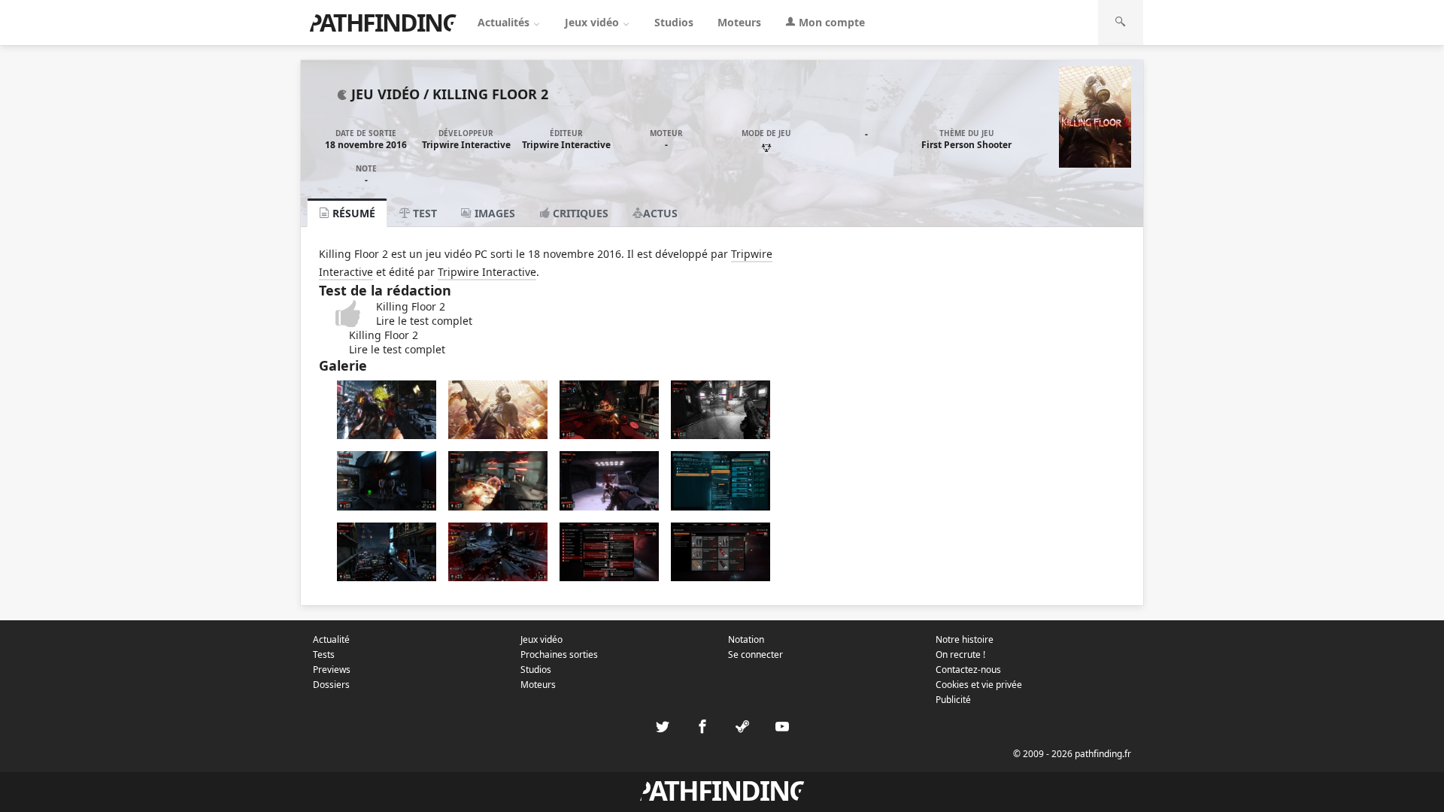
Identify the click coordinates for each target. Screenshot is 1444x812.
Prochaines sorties (559, 654)
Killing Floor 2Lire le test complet (424, 313)
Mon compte (830, 22)
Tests (324, 654)
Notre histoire (965, 639)
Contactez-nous (968, 669)
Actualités (505, 22)
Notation (746, 639)
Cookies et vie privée (979, 684)
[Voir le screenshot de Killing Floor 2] (386, 435)
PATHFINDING (383, 22)
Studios (673, 22)
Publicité (953, 699)
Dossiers (331, 684)
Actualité (331, 639)
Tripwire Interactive (466, 144)
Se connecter (755, 654)
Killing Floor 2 (490, 94)
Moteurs (739, 22)
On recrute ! (960, 654)
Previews (331, 669)
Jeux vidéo (593, 22)
